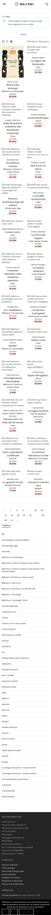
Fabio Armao (38, 193)
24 (24, 515)
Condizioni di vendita (11, 877)
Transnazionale (8, 791)
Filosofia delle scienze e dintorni (15, 658)
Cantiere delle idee (10, 606)
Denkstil (5, 641)
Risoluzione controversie (12, 881)
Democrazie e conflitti (38, 316)
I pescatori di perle (10, 681)
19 (35, 510)
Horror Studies (8, 675)
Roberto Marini (38, 57)
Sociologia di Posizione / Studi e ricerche (19, 773)
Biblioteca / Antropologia (12, 91)
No (14, 912)
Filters (7, 16)
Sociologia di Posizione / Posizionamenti (19, 768)
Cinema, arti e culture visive (14, 623)
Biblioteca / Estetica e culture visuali (17, 577)
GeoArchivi (6, 664)
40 (6, 520)
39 (43, 515)
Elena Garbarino (10, 340)
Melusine (5, 704)
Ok (5, 912)
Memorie (6, 710)
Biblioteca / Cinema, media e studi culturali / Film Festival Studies (23, 570)
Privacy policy (26, 912)
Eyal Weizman (13, 160)
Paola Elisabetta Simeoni (12, 229)
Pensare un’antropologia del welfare (13, 202)
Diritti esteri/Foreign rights (13, 871)
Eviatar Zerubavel (38, 114)
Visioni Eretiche (8, 796)
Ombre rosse (38, 340)
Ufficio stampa (8, 868)
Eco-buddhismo (13, 310)
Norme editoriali (8, 874)
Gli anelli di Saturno (13, 485)
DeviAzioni (6, 646)
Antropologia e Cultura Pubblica (15, 540)
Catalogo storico (9, 612)
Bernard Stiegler (38, 264)
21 (5, 515)
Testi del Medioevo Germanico (15, 779)
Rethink (5, 756)
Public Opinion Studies (38, 241)
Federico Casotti (38, 162)
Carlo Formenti (38, 337)
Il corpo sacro (12, 232)
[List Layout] (7, 42)
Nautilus (5, 721)
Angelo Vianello (8, 413)
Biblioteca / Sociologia (38, 458)
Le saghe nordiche (38, 410)
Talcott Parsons (38, 449)
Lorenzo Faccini (12, 267)
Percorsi (12, 458)
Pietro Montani (13, 375)
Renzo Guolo (12, 82)
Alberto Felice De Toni (12, 410)
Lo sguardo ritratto (12, 482)
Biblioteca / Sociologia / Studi (14, 600)
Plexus (4, 744)
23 (18, 515)
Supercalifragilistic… (38, 375)
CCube (5, 617)
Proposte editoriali (9, 865)
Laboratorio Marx (9, 687)
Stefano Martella (38, 232)
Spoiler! (13, 345)
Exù (3, 652)
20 (42, 510)
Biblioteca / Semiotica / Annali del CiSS (18, 589)
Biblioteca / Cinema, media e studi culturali (20, 563)
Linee (38, 67)
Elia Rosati (38, 479)
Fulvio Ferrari (38, 408)
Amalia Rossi (12, 307)
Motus (38, 121)
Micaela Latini (13, 479)
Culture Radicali (38, 274)
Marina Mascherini (13, 449)
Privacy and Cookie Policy (13, 884)
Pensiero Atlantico (9, 727)
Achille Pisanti (38, 372)
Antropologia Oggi (13, 208)
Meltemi (38, 488)
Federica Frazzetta (38, 307)
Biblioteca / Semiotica (11, 583)
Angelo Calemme (12, 120)
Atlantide (6, 551)
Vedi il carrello (36, 21)
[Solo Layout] (3, 42)
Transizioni (6, 785)
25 (30, 515)
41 (12, 520)
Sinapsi (5, 762)
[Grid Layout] (11, 42)
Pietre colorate (8, 739)
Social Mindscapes (38, 117)
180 (3, 534)
